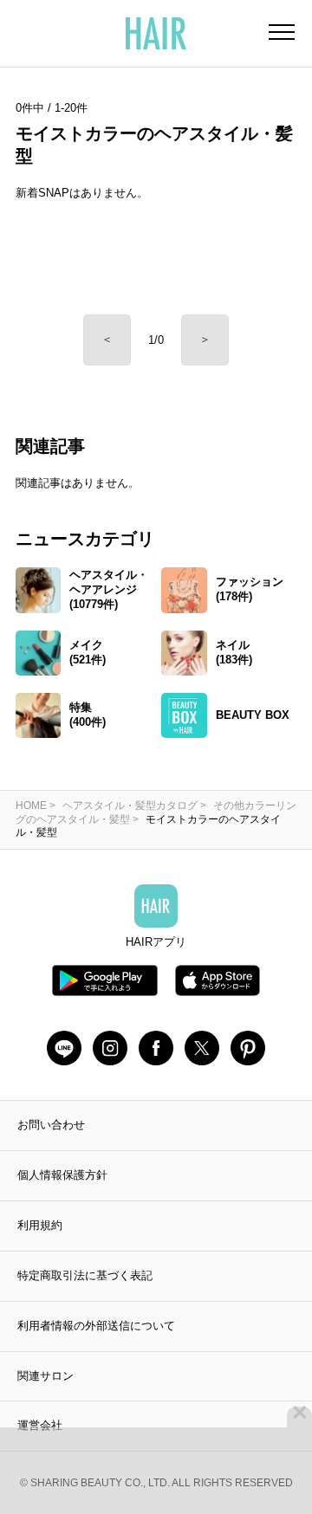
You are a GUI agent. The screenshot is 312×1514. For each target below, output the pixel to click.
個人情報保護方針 (62, 1174)
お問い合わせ (51, 1124)
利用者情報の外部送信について (96, 1325)
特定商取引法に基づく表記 (85, 1275)
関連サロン (45, 1375)
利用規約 (39, 1225)
